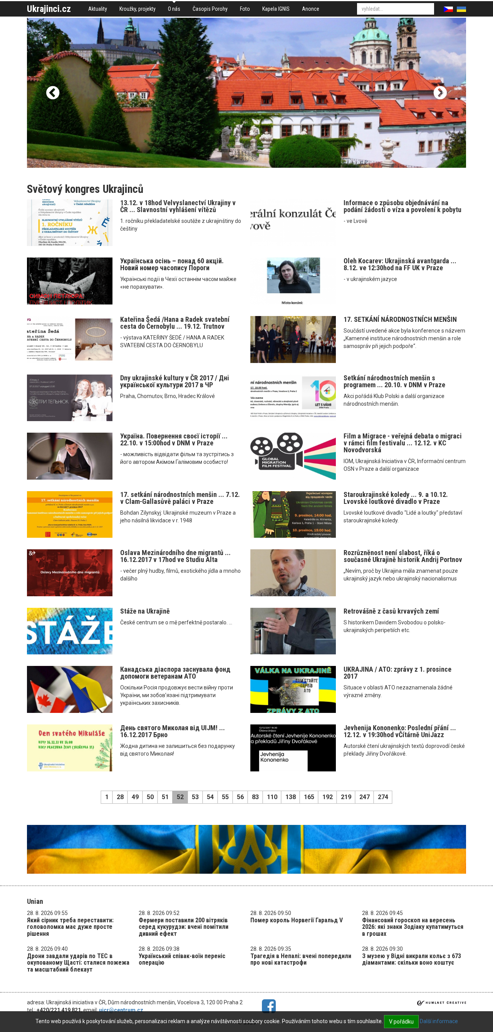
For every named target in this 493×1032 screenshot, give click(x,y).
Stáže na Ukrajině (145, 611)
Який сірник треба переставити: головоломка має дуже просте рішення (70, 927)
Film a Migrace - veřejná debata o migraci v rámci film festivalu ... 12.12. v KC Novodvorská (403, 443)
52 (180, 797)
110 (272, 797)
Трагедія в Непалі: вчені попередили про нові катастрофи (300, 959)
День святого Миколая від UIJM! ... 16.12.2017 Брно (172, 731)
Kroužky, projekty (137, 9)
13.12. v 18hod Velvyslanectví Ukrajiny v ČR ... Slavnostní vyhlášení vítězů (178, 206)
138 (290, 797)
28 (120, 797)
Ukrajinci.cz (49, 8)
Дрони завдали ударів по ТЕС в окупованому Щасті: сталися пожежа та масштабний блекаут (78, 962)
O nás (174, 9)
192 (327, 797)
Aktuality (97, 9)
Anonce (310, 9)
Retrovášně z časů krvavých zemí (391, 611)
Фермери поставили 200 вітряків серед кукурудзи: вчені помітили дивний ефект (183, 927)
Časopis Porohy (210, 9)
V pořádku (401, 1022)
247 (364, 797)
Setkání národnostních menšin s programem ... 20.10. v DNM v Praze (394, 381)
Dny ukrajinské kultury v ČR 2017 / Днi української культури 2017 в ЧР (174, 381)
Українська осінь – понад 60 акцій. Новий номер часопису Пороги (172, 264)
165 (309, 797)
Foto (245, 9)
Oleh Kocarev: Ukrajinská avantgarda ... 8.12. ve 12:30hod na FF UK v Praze (400, 264)
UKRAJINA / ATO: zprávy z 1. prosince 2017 (397, 672)
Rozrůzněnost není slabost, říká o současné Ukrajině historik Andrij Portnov (403, 556)
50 (150, 797)
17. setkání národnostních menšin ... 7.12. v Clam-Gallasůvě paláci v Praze (180, 497)
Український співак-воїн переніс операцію (182, 959)
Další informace (439, 1021)
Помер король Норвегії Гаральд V (296, 920)
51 (165, 797)
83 (255, 797)
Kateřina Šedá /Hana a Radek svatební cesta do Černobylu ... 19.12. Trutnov (175, 322)
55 (225, 797)
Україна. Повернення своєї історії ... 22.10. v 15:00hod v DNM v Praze (174, 439)
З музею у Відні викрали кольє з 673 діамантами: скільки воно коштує (411, 959)
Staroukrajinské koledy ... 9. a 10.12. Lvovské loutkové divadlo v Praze (396, 497)
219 (346, 797)
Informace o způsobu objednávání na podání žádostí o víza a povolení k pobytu (402, 206)
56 (240, 797)
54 (210, 797)
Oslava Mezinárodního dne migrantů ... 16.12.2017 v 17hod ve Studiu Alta (175, 556)
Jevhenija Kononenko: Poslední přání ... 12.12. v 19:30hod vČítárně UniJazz (400, 731)
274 (383, 797)
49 (135, 797)
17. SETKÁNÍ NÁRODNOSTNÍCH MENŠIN (400, 319)
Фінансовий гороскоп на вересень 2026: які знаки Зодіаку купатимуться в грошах (412, 927)
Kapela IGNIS (276, 9)
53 (195, 797)
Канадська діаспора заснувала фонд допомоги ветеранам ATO (175, 672)
